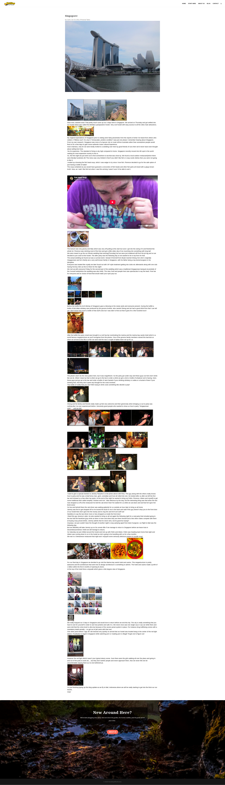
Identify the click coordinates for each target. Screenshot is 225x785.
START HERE (192, 3)
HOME (184, 3)
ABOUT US (201, 3)
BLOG (208, 3)
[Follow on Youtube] (116, 742)
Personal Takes (85, 19)
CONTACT (216, 3)
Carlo (68, 19)
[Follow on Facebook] (102, 742)
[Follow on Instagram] (109, 742)
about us (112, 732)
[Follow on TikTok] (123, 742)
